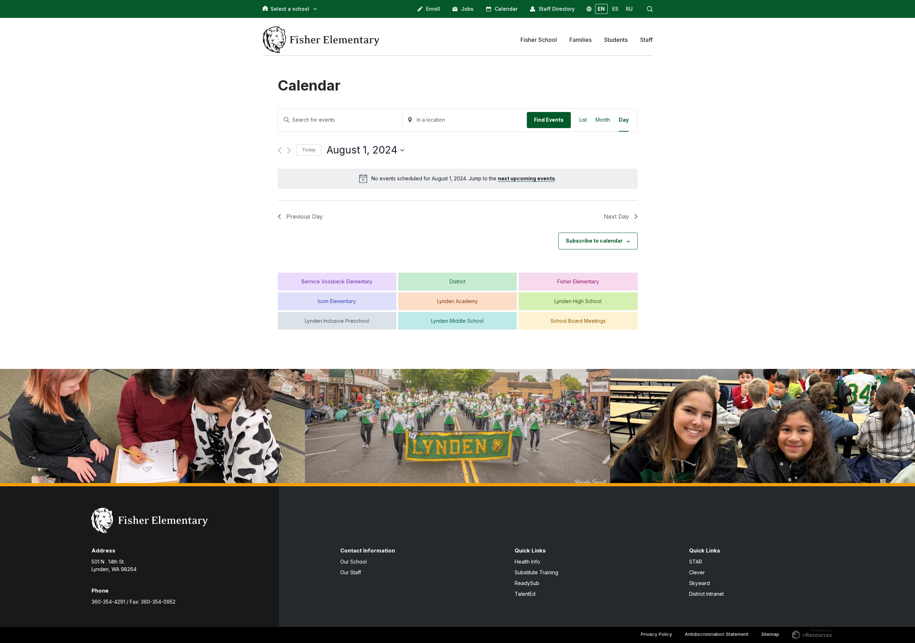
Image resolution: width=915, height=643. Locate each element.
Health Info (527, 562)
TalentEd (525, 594)
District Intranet (706, 594)
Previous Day (304, 216)
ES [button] (615, 9)
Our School (353, 562)
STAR (695, 562)
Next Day (616, 216)
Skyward (699, 583)
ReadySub (527, 583)
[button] (650, 9)
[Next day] (289, 150)
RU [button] (629, 9)
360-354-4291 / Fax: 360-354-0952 (133, 602)
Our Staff (350, 572)
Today (309, 149)
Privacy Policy (656, 634)
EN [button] (601, 9)
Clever (697, 572)
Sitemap (770, 634)
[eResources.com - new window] (812, 634)
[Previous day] (280, 150)
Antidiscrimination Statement (716, 634)
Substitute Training (536, 572)
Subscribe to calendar (594, 241)
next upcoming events (526, 178)
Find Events (549, 120)
